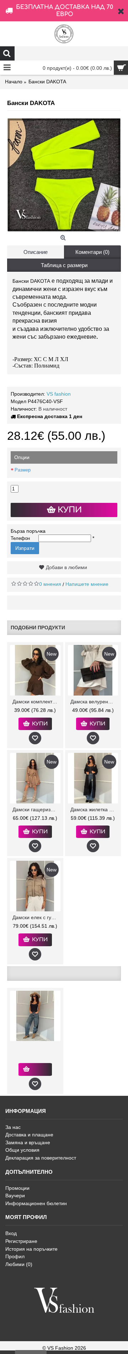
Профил (15, 1256)
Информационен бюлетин (36, 1203)
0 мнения (50, 584)
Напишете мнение (86, 584)
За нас (13, 1127)
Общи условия (22, 1150)
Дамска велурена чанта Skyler (94, 701)
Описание (35, 252)
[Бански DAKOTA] (64, 175)
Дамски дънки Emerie (36, 1047)
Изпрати (24, 548)
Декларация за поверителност (40, 1158)
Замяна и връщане (27, 1142)
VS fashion (59, 394)
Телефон (20, 538)
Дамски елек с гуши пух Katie (36, 917)
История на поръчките (31, 1249)
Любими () (18, 1264)
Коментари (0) (92, 252)
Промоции (17, 1188)
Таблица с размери (64, 265)
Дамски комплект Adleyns (36, 701)
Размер (23, 470)
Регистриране (21, 1241)
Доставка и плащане (29, 1134)
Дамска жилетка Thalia (94, 809)
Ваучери (15, 1195)
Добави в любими (66, 567)
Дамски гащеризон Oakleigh (36, 809)
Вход (11, 1233)
